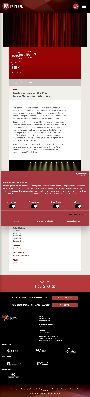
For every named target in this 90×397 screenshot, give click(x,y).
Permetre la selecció (45, 221)
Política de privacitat (45, 393)
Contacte (57, 393)
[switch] (34, 206)
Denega (16, 221)
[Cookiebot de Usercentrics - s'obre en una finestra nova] (77, 174)
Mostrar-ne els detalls (75, 214)
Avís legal (33, 393)
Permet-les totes (73, 221)
